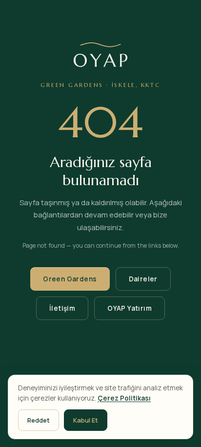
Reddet (38, 420)
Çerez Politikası (124, 398)
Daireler (143, 279)
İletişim (62, 308)
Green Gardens (70, 279)
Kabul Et (85, 420)
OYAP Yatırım (129, 308)
